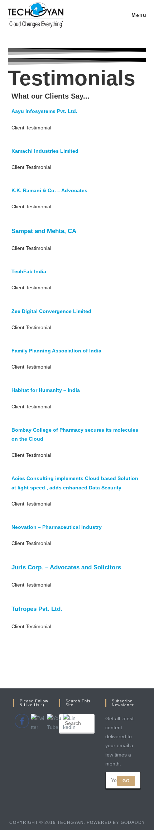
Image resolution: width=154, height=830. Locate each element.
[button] (31, 128)
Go (126, 780)
